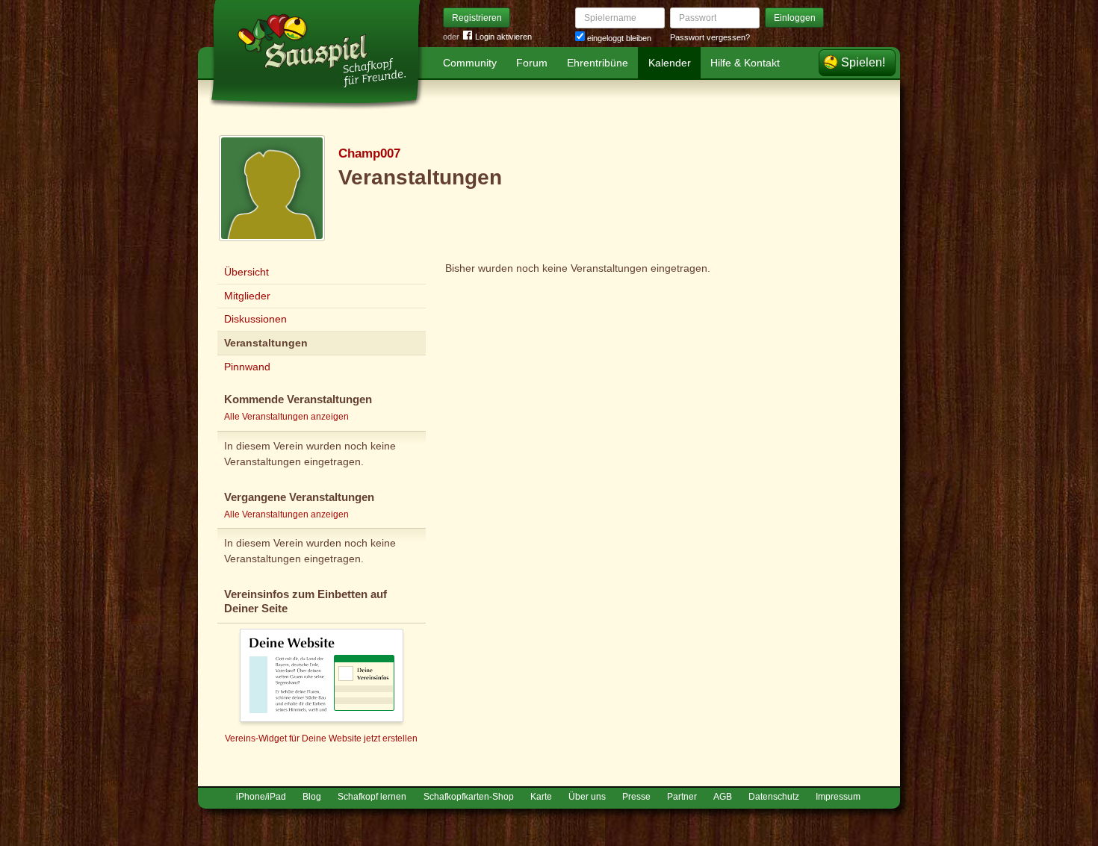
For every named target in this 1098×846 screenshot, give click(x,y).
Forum (532, 63)
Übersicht (246, 272)
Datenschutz (773, 796)
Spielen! (863, 62)
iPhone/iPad (261, 796)
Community (470, 63)
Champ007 (369, 153)
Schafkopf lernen (372, 796)
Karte (541, 796)
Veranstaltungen (266, 343)
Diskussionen (255, 319)
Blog (312, 796)
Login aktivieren (503, 36)
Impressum (838, 796)
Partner (682, 796)
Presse (636, 796)
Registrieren (477, 18)
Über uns (587, 796)
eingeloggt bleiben (618, 38)
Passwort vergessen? (710, 37)
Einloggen (795, 18)
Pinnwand (247, 367)
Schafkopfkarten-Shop (469, 796)
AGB (722, 796)
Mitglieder (247, 296)
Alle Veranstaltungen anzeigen (286, 416)
